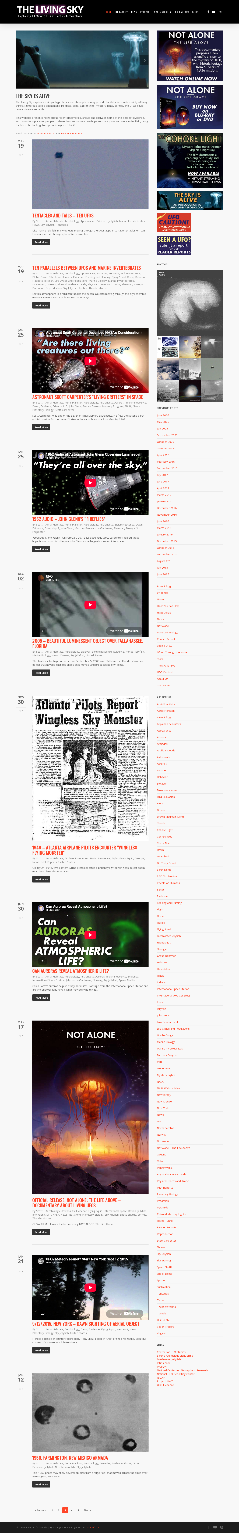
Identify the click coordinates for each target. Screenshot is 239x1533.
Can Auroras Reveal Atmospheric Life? (70, 970)
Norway (97, 980)
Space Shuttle (127, 980)
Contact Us (163, 685)
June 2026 (163, 415)
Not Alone (75, 1214)
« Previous (40, 1510)
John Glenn (75, 406)
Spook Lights (164, 1273)
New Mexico (62, 1467)
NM (73, 1467)
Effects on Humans (60, 277)
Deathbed (163, 856)
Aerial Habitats (54, 221)
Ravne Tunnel (165, 1220)
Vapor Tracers (165, 1326)
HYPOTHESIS (45, 133)
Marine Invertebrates (132, 221)
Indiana (161, 982)
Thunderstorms (98, 288)
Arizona (161, 737)
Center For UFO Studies (171, 1352)
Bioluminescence (130, 273)
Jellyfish (113, 221)
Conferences (164, 836)
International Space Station (48, 980)
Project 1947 (165, 1381)
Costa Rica (163, 843)
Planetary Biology (132, 284)
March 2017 (164, 494)
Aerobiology (72, 221)
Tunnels (161, 1313)
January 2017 (165, 501)
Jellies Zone (164, 1363)
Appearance (88, 221)
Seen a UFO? (164, 645)
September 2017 (167, 468)
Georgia (139, 858)
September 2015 (167, 554)
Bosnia (161, 810)
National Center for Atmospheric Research (182, 1370)
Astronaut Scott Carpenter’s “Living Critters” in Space (87, 396)
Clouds (161, 823)
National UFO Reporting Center (176, 1374)
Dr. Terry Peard (166, 863)
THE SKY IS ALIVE (71, 133)
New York (122, 1329)
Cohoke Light (165, 830)
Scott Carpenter (64, 410)
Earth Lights (164, 869)
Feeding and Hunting (97, 277)
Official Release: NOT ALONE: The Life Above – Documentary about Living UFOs (76, 1203)
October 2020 (165, 441)
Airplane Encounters (77, 858)
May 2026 (163, 422)
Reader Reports (167, 639)
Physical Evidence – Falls (171, 1174)
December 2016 (167, 508)
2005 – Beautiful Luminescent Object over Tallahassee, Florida (87, 643)
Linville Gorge (165, 1035)
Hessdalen (163, 969)
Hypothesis (164, 612)
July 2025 (162, 428)
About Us (162, 678)
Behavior (113, 273)
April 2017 (163, 488)
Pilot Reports (49, 862)
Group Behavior (136, 277)
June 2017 (163, 481)
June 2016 (163, 521)
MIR (48, 1214)
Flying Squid (119, 277)
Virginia (161, 1333)
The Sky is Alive (166, 665)
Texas (160, 1300)
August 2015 (164, 561)
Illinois (160, 975)
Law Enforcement (167, 1022)
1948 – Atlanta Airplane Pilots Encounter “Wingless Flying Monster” (84, 850)
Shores (161, 1247)
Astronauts (106, 402)
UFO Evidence (165, 1385)
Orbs (160, 1161)
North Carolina (165, 1128)
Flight (114, 858)
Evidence (101, 221)
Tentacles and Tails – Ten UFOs (62, 215)
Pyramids (162, 1207)
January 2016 (165, 534)
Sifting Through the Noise (172, 652)
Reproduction (54, 288)
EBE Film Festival (167, 876)
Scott (39, 221)
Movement (38, 284)
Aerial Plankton (73, 402)
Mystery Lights (166, 1075)
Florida (129, 651)
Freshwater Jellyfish (169, 936)
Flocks (127, 1463)
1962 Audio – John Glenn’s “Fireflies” (68, 518)
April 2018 (163, 455)
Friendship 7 (60, 406)
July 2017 (162, 475)
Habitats (37, 280)
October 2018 (165, 448)
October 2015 (165, 547)
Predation (38, 288)
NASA (128, 406)
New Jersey (164, 1095)
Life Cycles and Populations (71, 280)
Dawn (44, 277)
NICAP (161, 1377)
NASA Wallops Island (169, 1088)
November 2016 (167, 514)
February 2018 (166, 461)
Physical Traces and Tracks (104, 284)
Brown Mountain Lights (171, 816)
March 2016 (164, 528)
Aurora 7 (119, 402)
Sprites (83, 288)
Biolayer (85, 651)
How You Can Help (168, 606)
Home (160, 599)
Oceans (51, 284)
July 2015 (162, 567)
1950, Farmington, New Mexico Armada (70, 1457)
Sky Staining (164, 1260)
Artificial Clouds (166, 750)
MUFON (162, 1366)
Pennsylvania (165, 1167)
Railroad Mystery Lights (171, 1214)
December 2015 (167, 541)
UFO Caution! (165, 672)
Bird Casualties (166, 796)
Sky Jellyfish (48, 224)
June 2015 (163, 574)
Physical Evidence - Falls (71, 284)
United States (94, 655)
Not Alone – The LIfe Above (173, 1148)
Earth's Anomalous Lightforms (175, 1355)
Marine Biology (98, 280)
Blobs (35, 277)
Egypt (160, 889)
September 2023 (167, 435)
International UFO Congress (174, 995)
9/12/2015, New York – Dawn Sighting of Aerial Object (85, 1323)
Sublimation (164, 1287)
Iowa (160, 1002)
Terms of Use (92, 1527)
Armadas (101, 273)
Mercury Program (113, 406)
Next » (87, 1510)
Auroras (100, 976)
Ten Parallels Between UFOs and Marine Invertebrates (86, 267)
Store (160, 659)
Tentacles (62, 224)
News (35, 224)
